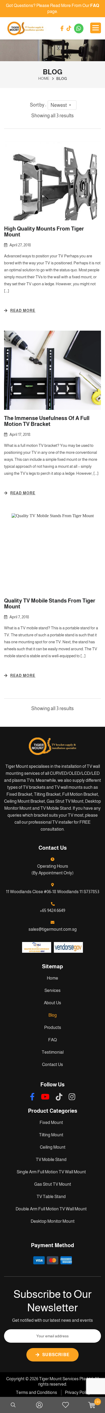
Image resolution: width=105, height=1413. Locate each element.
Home (52, 978)
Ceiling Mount (52, 1147)
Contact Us (52, 1064)
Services (52, 990)
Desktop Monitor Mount (53, 1221)
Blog (52, 1015)
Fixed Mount (51, 1122)
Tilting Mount (51, 1135)
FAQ (52, 1040)
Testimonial (53, 1052)
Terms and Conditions (36, 1392)
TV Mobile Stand (51, 1159)
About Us (52, 1003)
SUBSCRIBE (55, 1354)
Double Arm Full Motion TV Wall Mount (51, 1209)
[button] (62, 105)
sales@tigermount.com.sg (53, 929)
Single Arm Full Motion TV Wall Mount (51, 1172)
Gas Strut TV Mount (52, 1184)
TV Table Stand (51, 1196)
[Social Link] (62, 28)
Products (52, 1027)
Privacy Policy (77, 1392)
